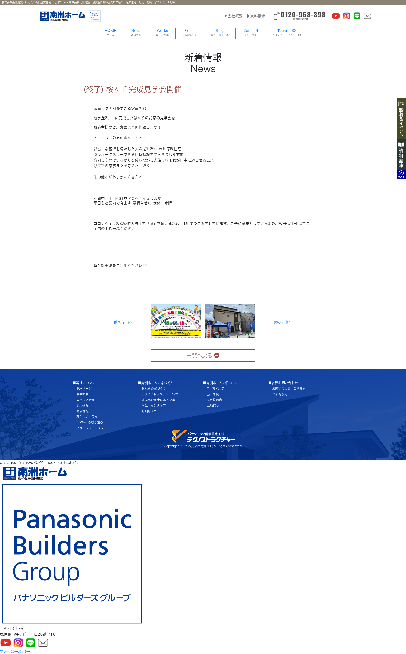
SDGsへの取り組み (89, 422)
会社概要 (82, 394)
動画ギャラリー (152, 411)
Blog (220, 32)
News (136, 32)
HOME (110, 32)
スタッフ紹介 (85, 399)
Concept (250, 32)
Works (162, 32)
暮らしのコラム (87, 416)
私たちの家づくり (154, 388)
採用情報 (82, 405)
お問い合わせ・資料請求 (289, 388)
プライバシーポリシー (91, 428)
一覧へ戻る (199, 355)
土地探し (213, 405)
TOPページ (84, 388)
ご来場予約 (279, 394)
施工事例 (213, 394)
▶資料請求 (255, 16)
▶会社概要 (233, 16)
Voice (189, 32)
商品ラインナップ (154, 405)
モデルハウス (216, 388)
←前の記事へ (121, 322)
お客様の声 (214, 399)
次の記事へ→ (284, 322)
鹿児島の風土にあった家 (158, 399)
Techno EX (287, 32)
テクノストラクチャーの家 (160, 394)
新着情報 (82, 411)
